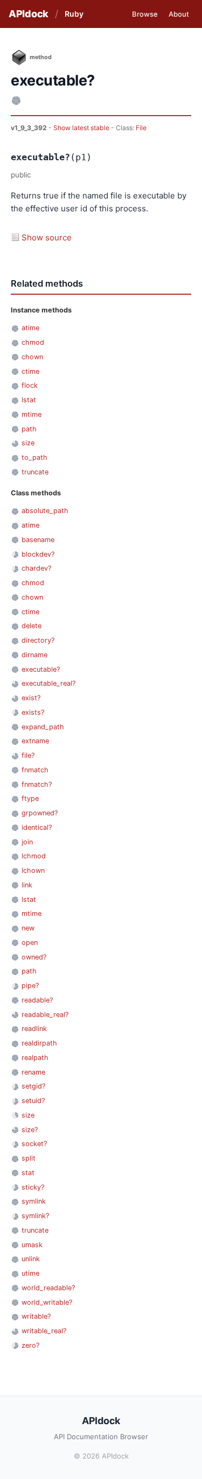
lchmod (34, 856)
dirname (34, 655)
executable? (41, 669)
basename (38, 540)
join (27, 842)
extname (35, 741)
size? (30, 1130)
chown (32, 357)
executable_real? (48, 683)
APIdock (28, 13)
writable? (36, 1316)
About (179, 14)
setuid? (33, 1101)
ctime (30, 371)
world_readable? (48, 1288)
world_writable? (47, 1302)
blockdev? (38, 554)
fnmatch (35, 770)
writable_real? (44, 1331)
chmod (33, 342)
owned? (34, 957)
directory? (38, 640)
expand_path (43, 727)
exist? (31, 698)
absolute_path (45, 511)
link (27, 885)
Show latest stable (82, 128)
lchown (33, 870)
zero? (30, 1345)
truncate (35, 472)
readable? (37, 1000)
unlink (31, 1259)
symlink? (35, 1216)
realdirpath (39, 1043)
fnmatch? (37, 784)
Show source (47, 237)
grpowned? (40, 813)
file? (28, 755)
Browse (145, 14)
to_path (34, 457)
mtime (31, 414)
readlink (34, 1029)
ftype (30, 798)
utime (30, 1273)
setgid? (33, 1086)
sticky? (33, 1187)
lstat (29, 400)
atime (30, 328)
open (30, 942)
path (29, 429)
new (28, 928)
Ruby (74, 13)
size (28, 443)
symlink (34, 1201)
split (29, 1158)
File (141, 128)
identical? (37, 827)
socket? (34, 1144)
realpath (35, 1058)
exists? (33, 712)
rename (33, 1072)
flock (30, 385)
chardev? (36, 568)
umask (32, 1245)
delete (31, 626)
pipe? (30, 986)
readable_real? (45, 1015)
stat (28, 1173)
